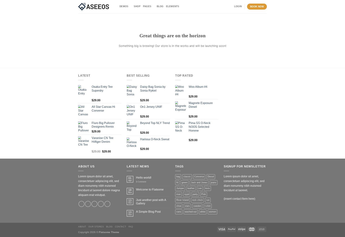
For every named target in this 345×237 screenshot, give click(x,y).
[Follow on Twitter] (94, 204)
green (184, 182)
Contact (120, 226)
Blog (160, 6)
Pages (147, 6)
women (212, 211)
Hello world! (143, 177)
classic (187, 176)
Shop (137, 6)
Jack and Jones (199, 182)
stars (187, 206)
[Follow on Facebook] (81, 204)
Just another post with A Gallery (151, 201)
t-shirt (208, 206)
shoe (178, 206)
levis (207, 188)
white (202, 211)
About (82, 226)
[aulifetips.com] (96, 6)
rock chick (197, 200)
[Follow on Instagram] (88, 204)
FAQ (130, 226)
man (178, 194)
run (208, 200)
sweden (197, 206)
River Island (182, 200)
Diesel (211, 176)
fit (177, 182)
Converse (199, 176)
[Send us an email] (101, 204)
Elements (172, 6)
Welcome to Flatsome (150, 189)
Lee (200, 188)
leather (190, 188)
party (195, 194)
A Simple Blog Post (148, 211)
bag (178, 176)
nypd (186, 194)
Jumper (180, 188)
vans (178, 211)
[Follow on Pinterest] (107, 204)
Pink (203, 194)
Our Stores (96, 226)
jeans (213, 182)
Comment (141, 182)
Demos (123, 6)
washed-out (191, 211)
